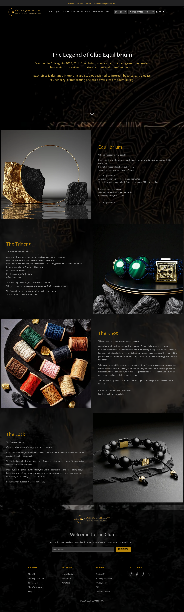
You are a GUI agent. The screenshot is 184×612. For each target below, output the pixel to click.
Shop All (31, 574)
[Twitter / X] (149, 574)
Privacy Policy (102, 583)
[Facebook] (131, 574)
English (119, 12)
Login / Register (68, 574)
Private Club (33, 583)
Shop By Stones (35, 587)
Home (51, 12)
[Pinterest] (143, 574)
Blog (30, 591)
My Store (66, 583)
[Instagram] (137, 574)
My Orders (66, 578)
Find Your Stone (101, 12)
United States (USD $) (140, 12)
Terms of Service (103, 591)
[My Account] (156, 12)
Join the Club (62, 12)
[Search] (160, 12)
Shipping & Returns (104, 578)
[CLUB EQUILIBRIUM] (23, 12)
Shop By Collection (36, 578)
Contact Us (101, 574)
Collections (83, 12)
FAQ (98, 587)
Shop (73, 12)
